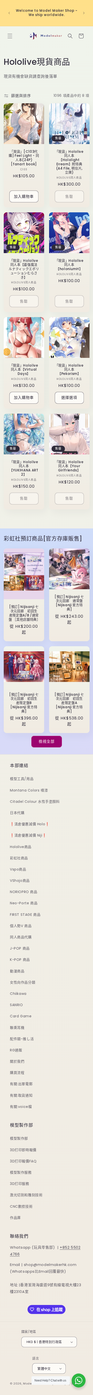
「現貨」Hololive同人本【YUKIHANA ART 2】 (23, 468)
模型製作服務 (21, 1172)
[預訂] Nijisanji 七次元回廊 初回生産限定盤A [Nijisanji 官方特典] (69, 703)
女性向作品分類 (22, 982)
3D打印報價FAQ (23, 1161)
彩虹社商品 (19, 858)
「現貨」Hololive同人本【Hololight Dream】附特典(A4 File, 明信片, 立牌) (69, 162)
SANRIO (16, 1004)
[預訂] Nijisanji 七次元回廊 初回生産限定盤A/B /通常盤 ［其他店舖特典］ (24, 613)
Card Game (20, 1016)
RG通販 (16, 1050)
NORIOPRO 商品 (23, 891)
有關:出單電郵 (21, 1083)
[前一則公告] (9, 13)
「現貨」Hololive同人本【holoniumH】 (69, 265)
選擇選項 (69, 397)
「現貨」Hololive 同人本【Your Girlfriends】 (69, 466)
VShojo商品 (20, 880)
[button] (9, 36)
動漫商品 (17, 971)
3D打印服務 (19, 1183)
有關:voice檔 (21, 1106)
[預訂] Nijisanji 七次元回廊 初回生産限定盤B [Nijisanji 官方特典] (24, 703)
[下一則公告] (83, 13)
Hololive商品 (20, 846)
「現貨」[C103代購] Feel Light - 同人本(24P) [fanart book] (24, 158)
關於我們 (17, 1061)
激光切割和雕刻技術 (26, 1194)
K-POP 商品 (20, 959)
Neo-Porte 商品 (23, 903)
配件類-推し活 (22, 1038)
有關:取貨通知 (21, 1095)
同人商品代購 (21, 937)
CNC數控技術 (21, 1206)
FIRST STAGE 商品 (25, 914)
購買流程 (17, 1072)
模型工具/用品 (21, 778)
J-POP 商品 (20, 948)
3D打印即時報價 (23, 1149)
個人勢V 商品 (20, 925)
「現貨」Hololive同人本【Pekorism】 (69, 370)
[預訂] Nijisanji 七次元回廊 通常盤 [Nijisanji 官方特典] (69, 603)
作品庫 (15, 1217)
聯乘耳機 (17, 1027)
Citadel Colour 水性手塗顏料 (35, 801)
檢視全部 (47, 741)
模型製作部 (19, 1138)
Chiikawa (18, 993)
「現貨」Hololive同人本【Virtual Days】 (24, 370)
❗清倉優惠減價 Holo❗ (30, 824)
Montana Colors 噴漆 (29, 790)
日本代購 (17, 812)
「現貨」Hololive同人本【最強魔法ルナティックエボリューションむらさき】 (24, 269)
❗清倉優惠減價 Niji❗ (28, 835)
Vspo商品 (18, 869)
